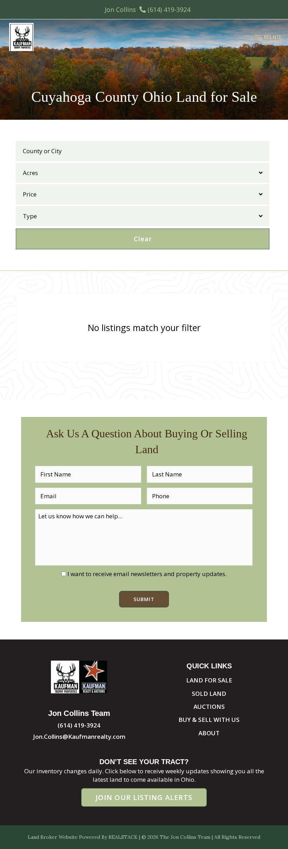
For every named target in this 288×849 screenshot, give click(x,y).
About (209, 733)
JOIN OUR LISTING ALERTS (144, 797)
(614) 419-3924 (169, 9)
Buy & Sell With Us (209, 720)
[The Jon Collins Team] (21, 37)
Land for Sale (209, 680)
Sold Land (209, 693)
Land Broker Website (53, 837)
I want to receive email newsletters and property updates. (147, 574)
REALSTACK (123, 837)
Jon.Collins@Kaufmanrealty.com (79, 736)
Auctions (209, 707)
